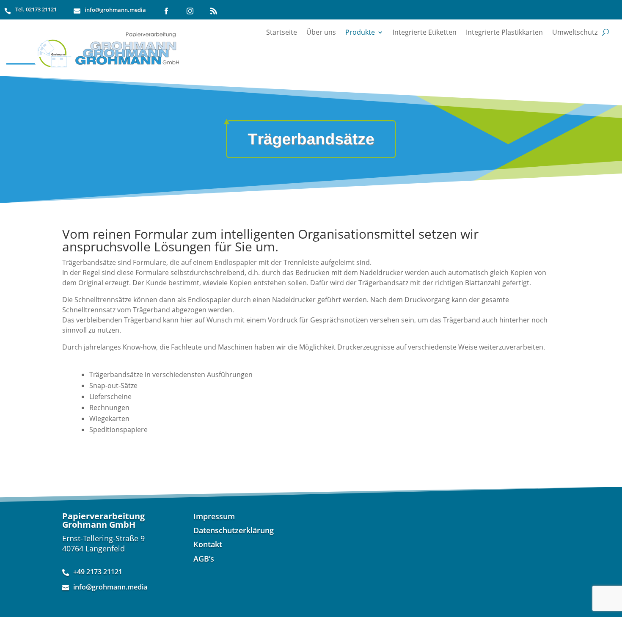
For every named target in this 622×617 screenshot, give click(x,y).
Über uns (321, 32)
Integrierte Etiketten (425, 32)
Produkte (360, 32)
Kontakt (207, 546)
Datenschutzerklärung (233, 532)
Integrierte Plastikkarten (504, 32)
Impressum (214, 518)
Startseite (281, 32)
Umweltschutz (574, 32)
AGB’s (203, 560)
